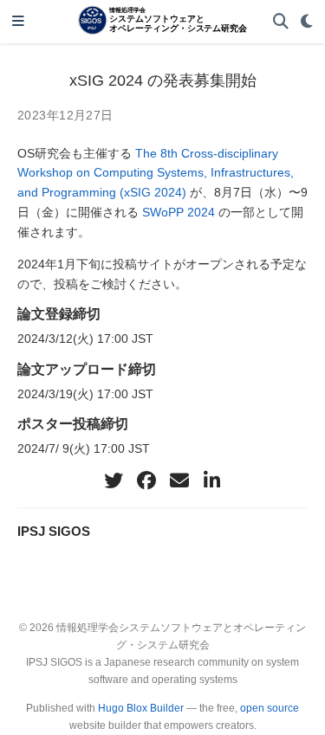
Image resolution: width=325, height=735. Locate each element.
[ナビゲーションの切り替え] (18, 22)
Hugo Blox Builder (141, 708)
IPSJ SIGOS (53, 531)
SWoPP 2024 (178, 212)
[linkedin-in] (212, 480)
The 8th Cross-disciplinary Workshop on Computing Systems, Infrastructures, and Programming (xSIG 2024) (155, 173)
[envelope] (179, 480)
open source (269, 708)
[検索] (281, 22)
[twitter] (114, 480)
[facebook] (146, 480)
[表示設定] (307, 22)
